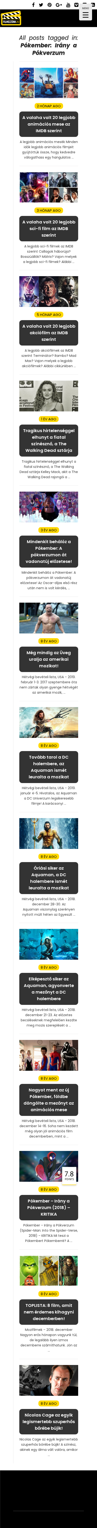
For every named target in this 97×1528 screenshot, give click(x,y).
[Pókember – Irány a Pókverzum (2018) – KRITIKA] (48, 1181)
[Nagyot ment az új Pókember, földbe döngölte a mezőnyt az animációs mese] (48, 1070)
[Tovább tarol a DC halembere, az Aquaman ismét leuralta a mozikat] (48, 737)
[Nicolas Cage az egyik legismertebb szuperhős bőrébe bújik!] (48, 1395)
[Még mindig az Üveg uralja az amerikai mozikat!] (48, 632)
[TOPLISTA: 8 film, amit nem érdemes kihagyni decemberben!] (48, 1285)
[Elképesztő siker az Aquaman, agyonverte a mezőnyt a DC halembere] (48, 959)
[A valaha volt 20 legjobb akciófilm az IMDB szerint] (48, 306)
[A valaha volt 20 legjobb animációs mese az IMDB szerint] (48, 97)
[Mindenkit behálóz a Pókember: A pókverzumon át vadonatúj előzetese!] (48, 521)
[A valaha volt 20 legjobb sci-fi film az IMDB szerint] (48, 202)
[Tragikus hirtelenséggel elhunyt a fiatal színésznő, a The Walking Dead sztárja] (48, 410)
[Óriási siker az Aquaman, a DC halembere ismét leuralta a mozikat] (48, 848)
